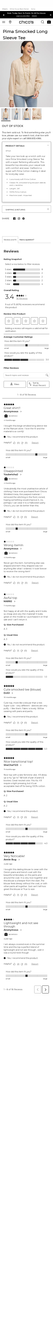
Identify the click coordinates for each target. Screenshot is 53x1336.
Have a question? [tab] (27, 240)
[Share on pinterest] (23, 218)
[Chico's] (26, 22)
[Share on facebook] (14, 218)
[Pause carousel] (50, 15)
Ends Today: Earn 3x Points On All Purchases (26, 13)
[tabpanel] (26, 619)
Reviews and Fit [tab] (10, 240)
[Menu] (3, 22)
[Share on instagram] (19, 218)
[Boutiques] (10, 22)
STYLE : (9, 151)
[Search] (42, 22)
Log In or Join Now (23, 16)
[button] (48, 21)
